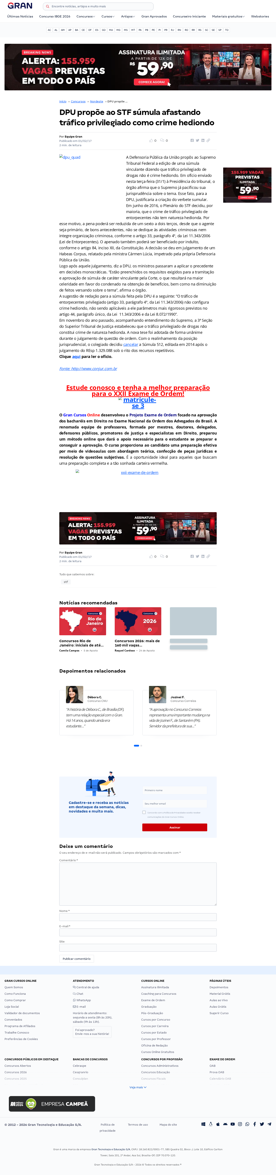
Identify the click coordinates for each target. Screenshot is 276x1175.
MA (111, 30)
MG (118, 30)
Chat (79, 993)
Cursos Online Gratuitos (157, 1052)
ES (96, 30)
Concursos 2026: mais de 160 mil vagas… (137, 643)
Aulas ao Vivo (219, 1000)
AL (56, 30)
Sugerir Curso (219, 1013)
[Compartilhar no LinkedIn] (202, 140)
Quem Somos (14, 987)
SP (219, 30)
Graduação (149, 1006)
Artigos (126, 16)
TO (226, 30)
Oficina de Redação (154, 1045)
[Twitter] (262, 1125)
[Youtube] (233, 1125)
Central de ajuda (87, 987)
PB (146, 30)
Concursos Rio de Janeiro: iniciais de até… (81, 643)
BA (76, 30)
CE (83, 30)
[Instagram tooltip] (240, 1125)
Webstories (260, 16)
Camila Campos (69, 650)
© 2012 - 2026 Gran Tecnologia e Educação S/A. (43, 1124)
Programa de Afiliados (20, 1026)
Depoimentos (219, 987)
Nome (64, 911)
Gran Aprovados (154, 16)
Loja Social (12, 1006)
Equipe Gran (73, 136)
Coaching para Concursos (158, 993)
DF (90, 30)
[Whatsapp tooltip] (247, 1125)
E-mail (64, 926)
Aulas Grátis (218, 1006)
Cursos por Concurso (155, 1019)
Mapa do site (168, 1124)
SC (206, 30)
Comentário (68, 860)
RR (193, 30)
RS (199, 30)
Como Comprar (15, 1000)
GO (103, 30)
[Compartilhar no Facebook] (191, 140)
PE (153, 30)
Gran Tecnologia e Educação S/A (110, 1149)
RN (179, 30)
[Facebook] (254, 1125)
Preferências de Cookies (21, 1039)
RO (186, 30)
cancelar (130, 344)
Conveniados (13, 1019)
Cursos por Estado (154, 1032)
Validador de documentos (22, 1013)
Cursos (107, 16)
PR (165, 30)
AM (63, 30)
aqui (76, 356)
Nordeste (96, 101)
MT (133, 30)
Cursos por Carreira (155, 1026)
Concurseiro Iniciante (189, 16)
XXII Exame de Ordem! (148, 393)
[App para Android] (225, 1125)
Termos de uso (138, 1124)
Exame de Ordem (153, 1000)
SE (213, 30)
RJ (172, 30)
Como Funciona (15, 993)
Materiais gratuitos (227, 16)
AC (49, 30)
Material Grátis (220, 993)
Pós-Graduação (152, 1013)
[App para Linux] (211, 1125)
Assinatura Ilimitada (155, 987)
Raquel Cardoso (125, 650)
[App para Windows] (203, 1125)
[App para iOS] (218, 1125)
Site (62, 941)
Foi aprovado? (92, 1031)
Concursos (85, 16)
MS (126, 30)
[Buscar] (47, 7)
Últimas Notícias (20, 16)
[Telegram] (269, 1125)
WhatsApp (83, 1000)
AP (69, 30)
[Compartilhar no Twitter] (196, 140)
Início (62, 101)
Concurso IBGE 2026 (54, 16)
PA (140, 30)
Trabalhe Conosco (17, 1032)
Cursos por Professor (156, 1039)
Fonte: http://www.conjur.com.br (88, 368)
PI (159, 30)
